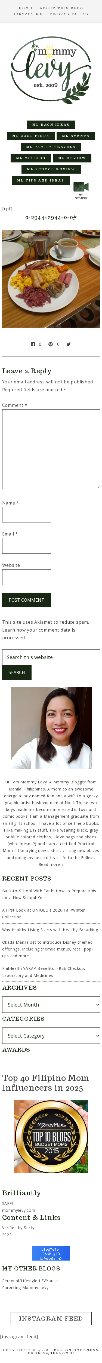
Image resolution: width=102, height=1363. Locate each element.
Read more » (51, 864)
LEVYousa (48, 1280)
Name (10, 503)
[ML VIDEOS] (81, 180)
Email (10, 534)
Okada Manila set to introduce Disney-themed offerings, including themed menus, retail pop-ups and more (47, 949)
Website (11, 565)
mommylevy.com (18, 1210)
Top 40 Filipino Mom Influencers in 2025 (45, 1082)
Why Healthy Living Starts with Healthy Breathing (50, 929)
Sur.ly (29, 1227)
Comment (14, 405)
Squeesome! (59, 1353)
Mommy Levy (51, 69)
